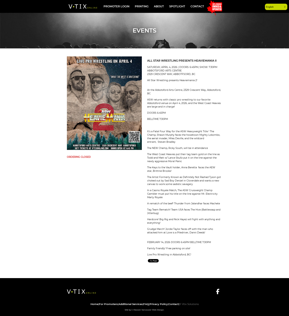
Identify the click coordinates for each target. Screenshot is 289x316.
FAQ (146, 304)
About (159, 6)
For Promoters (108, 304)
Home (94, 304)
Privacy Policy (159, 304)
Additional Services (130, 304)
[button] (276, 7)
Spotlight (177, 6)
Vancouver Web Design (152, 310)
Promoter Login (116, 6)
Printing (142, 6)
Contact (197, 6)
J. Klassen (136, 310)
